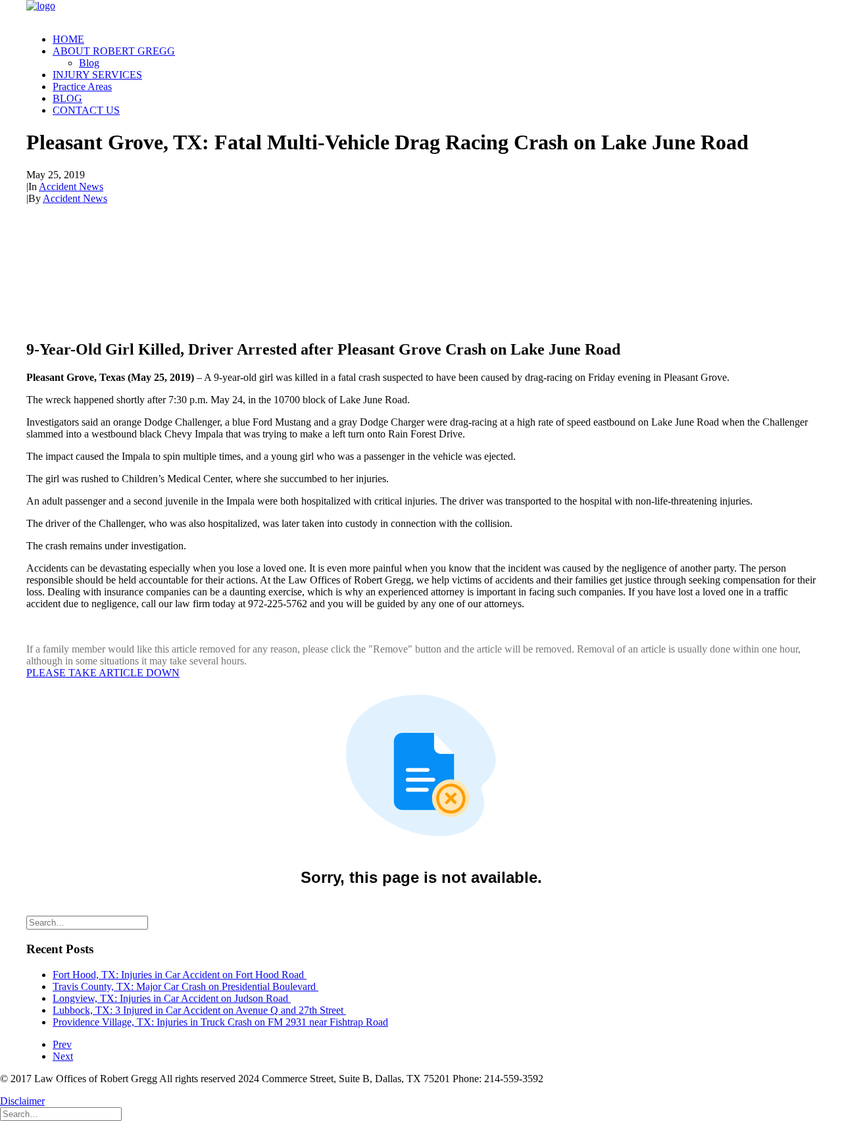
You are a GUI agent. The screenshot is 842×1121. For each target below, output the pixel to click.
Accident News (71, 186)
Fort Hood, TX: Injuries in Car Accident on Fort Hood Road (180, 974)
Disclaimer (22, 1101)
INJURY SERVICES (97, 74)
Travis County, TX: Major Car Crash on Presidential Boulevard (185, 986)
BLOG (67, 98)
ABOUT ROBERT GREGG (114, 51)
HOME (68, 39)
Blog (89, 62)
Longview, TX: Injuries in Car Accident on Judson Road (172, 998)
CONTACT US (86, 110)
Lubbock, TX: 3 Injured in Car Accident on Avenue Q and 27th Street (199, 1010)
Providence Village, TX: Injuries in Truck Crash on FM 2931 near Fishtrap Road (220, 1022)
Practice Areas (82, 86)
